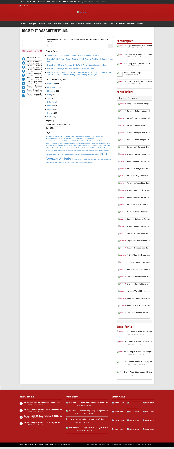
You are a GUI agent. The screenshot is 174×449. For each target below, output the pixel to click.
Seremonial (57, 24)
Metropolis (32, 24)
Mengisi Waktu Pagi (132, 73)
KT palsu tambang (74, 154)
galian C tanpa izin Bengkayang (85, 150)
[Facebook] (140, 2)
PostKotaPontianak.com (44, 444)
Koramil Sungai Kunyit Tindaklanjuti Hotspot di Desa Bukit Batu (70, 68)
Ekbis (105, 24)
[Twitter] (143, 2)
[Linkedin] (152, 2)
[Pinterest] (149, 2)
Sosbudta (140, 24)
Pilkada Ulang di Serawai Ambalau (89, 154)
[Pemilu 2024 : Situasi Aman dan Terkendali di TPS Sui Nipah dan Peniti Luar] (148, 414)
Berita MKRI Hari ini (92, 148)
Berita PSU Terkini (51, 150)
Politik (72, 24)
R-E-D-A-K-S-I (31, 2)
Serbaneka (131, 24)
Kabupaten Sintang (51, 154)
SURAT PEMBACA (69, 2)
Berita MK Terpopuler (104, 148)
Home (23, 2)
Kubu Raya (51, 102)
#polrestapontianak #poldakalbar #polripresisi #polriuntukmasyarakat (91, 143)
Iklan (97, 2)
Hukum (65, 24)
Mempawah (51, 87)
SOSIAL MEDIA (92, 159)
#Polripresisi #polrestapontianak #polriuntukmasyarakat (61, 145)
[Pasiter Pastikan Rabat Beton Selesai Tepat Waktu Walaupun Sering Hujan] (118, 414)
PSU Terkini (76, 159)
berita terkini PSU (71, 150)
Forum (91, 2)
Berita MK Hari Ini (81, 148)
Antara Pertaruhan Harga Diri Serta (66, 148)
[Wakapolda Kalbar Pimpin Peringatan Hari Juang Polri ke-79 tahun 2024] (148, 423)
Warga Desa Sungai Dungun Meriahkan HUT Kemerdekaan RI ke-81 (73, 55)
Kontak (103, 2)
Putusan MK (83, 159)
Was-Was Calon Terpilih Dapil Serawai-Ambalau (78, 162)
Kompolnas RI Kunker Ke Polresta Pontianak (143, 55)
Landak (50, 105)
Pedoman (41, 2)
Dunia (49, 24)
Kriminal (122, 24)
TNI (116, 24)
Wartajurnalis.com (59, 162)
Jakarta (50, 109)
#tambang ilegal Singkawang (85, 145)
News (49, 116)
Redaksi (94, 444)
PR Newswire (56, 2)
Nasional (42, 24)
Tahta (98, 159)
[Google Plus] (146, 2)
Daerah (23, 24)
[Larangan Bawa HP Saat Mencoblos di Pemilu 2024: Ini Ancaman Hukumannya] (118, 423)
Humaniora (80, 24)
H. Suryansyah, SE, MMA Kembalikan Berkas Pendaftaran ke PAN (101, 419)
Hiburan (88, 24)
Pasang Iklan (82, 2)
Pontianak (51, 83)
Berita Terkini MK (61, 150)
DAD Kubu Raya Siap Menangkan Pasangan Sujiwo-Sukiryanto (99, 402)
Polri (111, 24)
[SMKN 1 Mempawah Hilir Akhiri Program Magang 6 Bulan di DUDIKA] (133, 414)
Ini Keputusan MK (104, 150)
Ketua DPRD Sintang (63, 154)
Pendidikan (97, 24)
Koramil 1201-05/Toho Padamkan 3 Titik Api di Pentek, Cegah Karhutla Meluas (76, 65)
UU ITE (52, 162)
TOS (48, 2)
